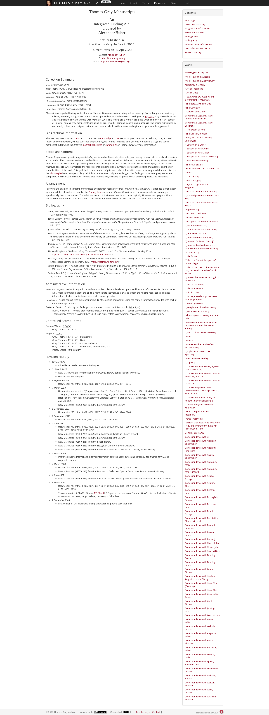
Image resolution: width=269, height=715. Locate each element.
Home (122, 3)
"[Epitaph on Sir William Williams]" (202, 156)
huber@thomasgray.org (113, 58)
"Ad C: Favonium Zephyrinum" (200, 80)
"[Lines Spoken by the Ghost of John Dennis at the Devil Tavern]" (202, 247)
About (133, 3)
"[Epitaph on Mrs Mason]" (198, 152)
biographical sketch (92, 144)
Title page (190, 20)
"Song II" (189, 340)
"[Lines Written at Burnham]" (199, 237)
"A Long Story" (192, 252)
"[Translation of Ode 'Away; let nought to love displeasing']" (200, 399)
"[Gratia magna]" (193, 180)
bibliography (56, 173)
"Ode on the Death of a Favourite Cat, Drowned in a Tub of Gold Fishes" (202, 270)
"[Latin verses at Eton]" (196, 233)
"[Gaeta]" (189, 172)
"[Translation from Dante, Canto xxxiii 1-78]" (202, 368)
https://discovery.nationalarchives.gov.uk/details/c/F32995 (81, 254)
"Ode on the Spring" (195, 284)
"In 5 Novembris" (195, 217)
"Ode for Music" (193, 256)
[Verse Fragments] (194, 418)
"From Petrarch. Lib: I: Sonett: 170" (202, 168)
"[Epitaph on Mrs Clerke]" (197, 148)
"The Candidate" (193, 107)
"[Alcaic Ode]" (192, 92)
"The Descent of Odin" (196, 133)
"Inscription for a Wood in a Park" (202, 221)
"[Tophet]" (190, 362)
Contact (156, 711)
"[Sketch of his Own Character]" (201, 332)
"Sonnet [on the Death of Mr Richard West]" (199, 346)
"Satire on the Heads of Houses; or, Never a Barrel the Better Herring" (201, 325)
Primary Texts (96, 191)
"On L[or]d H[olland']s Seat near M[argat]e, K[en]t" (201, 298)
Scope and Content (194, 32)
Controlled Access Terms (197, 48)
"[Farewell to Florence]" (197, 160)
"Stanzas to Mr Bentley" (197, 358)
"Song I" (189, 336)
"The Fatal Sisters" (194, 164)
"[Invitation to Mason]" (196, 225)
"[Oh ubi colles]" (193, 292)
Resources (160, 3)
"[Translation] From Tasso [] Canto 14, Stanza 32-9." (202, 390)
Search (175, 3)
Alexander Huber (116, 54)
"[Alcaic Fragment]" (194, 88)
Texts (145, 3)
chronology (111, 144)
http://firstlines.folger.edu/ (105, 261)
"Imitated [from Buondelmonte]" (201, 191)
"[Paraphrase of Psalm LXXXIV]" (201, 307)
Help (187, 3)
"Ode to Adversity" (194, 288)
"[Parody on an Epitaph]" (197, 311)
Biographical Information (197, 28)
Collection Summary (195, 24)
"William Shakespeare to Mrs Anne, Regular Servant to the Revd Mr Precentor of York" (202, 425)
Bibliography (191, 40)
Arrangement (191, 36)
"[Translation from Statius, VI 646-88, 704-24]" (202, 375)
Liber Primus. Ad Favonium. (199, 117)
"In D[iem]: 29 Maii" (196, 213)
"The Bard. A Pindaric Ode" (198, 103)
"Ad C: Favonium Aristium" (198, 76)
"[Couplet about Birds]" (196, 111)
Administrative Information (198, 44)
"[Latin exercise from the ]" (201, 229)
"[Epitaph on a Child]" (195, 144)
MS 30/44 (99, 493)
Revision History (193, 52)
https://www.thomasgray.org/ (115, 61)
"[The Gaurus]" (192, 176)
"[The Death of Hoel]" (196, 129)
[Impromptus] (192, 209)
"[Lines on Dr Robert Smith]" (199, 241)
